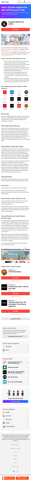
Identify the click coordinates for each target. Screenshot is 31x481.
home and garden (9, 49)
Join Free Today (15, 401)
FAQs (15, 462)
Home (7, 350)
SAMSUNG (11, 300)
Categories (24, 2)
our (4, 49)
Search (19, 2)
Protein (8, 412)
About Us (15, 455)
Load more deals (15, 319)
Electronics (9, 346)
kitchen (17, 49)
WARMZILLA (11, 270)
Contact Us (15, 459)
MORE (29, 2)
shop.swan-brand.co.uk (15, 336)
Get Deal (15, 293)
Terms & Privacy (15, 466)
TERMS (9, 25)
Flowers (8, 423)
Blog (15, 452)
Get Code (15, 29)
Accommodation (10, 426)
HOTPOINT (11, 285)
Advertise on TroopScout (15, 448)
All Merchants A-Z (15, 444)
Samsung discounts (15, 314)
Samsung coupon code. (6, 55)
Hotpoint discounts (15, 296)
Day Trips (8, 416)
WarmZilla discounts (15, 280)
